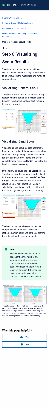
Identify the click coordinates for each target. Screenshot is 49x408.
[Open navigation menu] (43, 5)
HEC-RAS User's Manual (21, 5)
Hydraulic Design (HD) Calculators (16, 23)
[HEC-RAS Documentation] (3, 5)
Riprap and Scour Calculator (14, 28)
